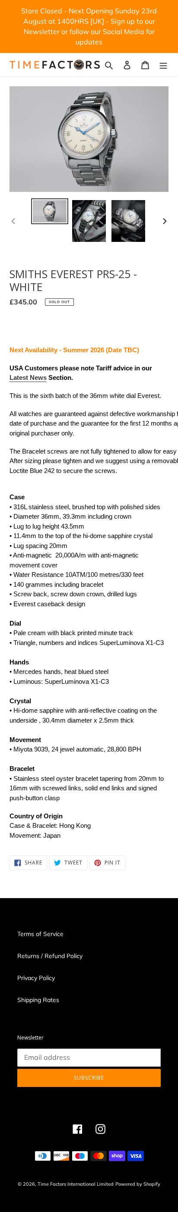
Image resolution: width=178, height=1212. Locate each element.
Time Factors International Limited (76, 1184)
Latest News (28, 377)
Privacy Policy (36, 978)
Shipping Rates (38, 1000)
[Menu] (163, 65)
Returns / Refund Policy (50, 956)
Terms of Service (40, 934)
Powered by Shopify (137, 1184)
